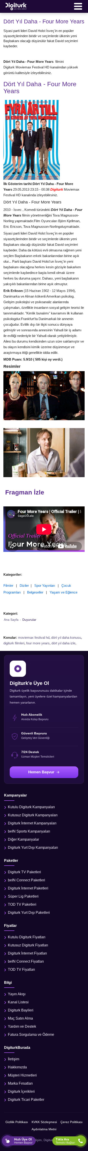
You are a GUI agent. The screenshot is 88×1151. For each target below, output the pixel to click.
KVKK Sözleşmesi (44, 1122)
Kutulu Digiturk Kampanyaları (31, 807)
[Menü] (78, 6)
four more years (38, 643)
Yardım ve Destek (22, 1026)
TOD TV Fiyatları (21, 969)
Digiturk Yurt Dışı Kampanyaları (33, 847)
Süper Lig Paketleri (23, 896)
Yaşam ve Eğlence (63, 592)
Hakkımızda (17, 1067)
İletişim (13, 1059)
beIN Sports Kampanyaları (29, 831)
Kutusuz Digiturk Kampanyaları (33, 815)
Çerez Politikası (71, 1122)
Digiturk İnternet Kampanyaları (32, 823)
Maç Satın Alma (20, 1018)
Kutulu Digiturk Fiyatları (26, 937)
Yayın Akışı (16, 994)
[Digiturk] (16, 6)
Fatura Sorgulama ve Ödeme (31, 1034)
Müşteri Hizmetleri (22, 1075)
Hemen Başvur (41, 772)
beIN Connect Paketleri (26, 880)
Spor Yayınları (44, 585)
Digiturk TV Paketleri (24, 872)
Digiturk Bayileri (20, 1010)
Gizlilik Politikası (16, 1122)
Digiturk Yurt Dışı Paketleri (29, 912)
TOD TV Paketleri (22, 904)
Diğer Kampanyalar (23, 839)
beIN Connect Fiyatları (26, 961)
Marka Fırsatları (20, 1083)
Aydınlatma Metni (44, 1129)
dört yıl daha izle (63, 643)
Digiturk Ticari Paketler (26, 1099)
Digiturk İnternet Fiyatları (27, 953)
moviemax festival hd (33, 637)
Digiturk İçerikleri (21, 1091)
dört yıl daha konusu (66, 637)
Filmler (8, 585)
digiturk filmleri (13, 643)
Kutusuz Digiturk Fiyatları (28, 945)
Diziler (24, 585)
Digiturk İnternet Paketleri (28, 888)
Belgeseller (35, 592)
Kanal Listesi (18, 1002)
